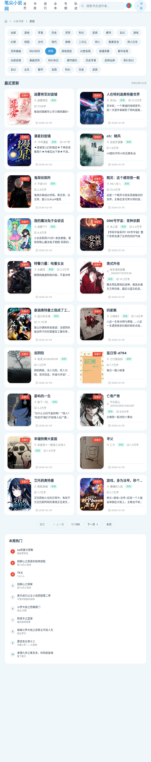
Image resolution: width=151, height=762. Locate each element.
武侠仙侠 (110, 60)
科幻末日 (53, 60)
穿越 (67, 41)
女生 (26, 69)
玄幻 (122, 32)
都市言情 (123, 51)
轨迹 (75, 6)
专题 (65, 6)
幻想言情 (85, 51)
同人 (97, 41)
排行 (45, 6)
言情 (54, 69)
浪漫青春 (104, 51)
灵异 (67, 32)
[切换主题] (129, 5)
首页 (24, 6)
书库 (35, 6)
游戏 (135, 32)
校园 (26, 41)
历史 (54, 32)
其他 (26, 32)
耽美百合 (114, 41)
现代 (54, 41)
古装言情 (16, 60)
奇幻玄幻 (128, 60)
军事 (40, 32)
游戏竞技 (67, 51)
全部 (13, 32)
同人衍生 (132, 41)
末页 (109, 524)
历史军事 (91, 60)
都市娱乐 (72, 60)
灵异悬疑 (16, 51)
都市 (108, 32)
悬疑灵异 (34, 60)
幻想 (13, 41)
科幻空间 (34, 51)
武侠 (95, 32)
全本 (55, 6)
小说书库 (18, 21)
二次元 (83, 41)
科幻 (81, 32)
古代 (40, 41)
